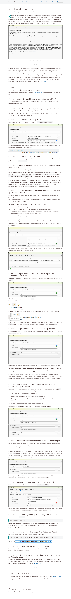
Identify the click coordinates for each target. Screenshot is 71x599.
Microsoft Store (38, 92)
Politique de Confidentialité (48, 2)
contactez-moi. (38, 563)
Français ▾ (60, 2)
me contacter (44, 81)
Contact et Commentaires (33, 2)
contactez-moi (39, 579)
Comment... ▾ (21, 2)
